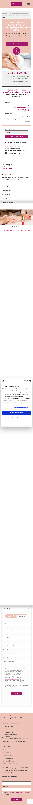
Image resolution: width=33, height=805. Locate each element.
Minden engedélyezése (16, 412)
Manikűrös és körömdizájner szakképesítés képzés (15, 15)
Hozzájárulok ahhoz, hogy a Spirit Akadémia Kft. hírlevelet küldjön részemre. (17, 686)
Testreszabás (15, 418)
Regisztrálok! (17, 44)
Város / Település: (8, 627)
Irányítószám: (7, 620)
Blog (4, 749)
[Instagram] (6, 726)
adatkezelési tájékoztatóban (20, 792)
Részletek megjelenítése (21, 407)
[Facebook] (2, 726)
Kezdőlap (4, 13)
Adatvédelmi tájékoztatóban (12, 679)
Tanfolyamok (7, 746)
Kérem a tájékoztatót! (16, 136)
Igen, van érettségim (8, 230)
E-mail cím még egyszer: (9, 658)
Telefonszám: (7, 642)
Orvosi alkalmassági (10, 764)
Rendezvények (7, 752)
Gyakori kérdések (8, 761)
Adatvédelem (7, 755)
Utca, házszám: (7, 634)
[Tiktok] (9, 726)
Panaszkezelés (8, 758)
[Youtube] (12, 726)
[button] (28, 4)
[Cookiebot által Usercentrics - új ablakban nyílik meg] (24, 381)
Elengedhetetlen (16, 423)
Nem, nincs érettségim (23, 230)
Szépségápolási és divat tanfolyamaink (19, 13)
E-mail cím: (6, 650)
